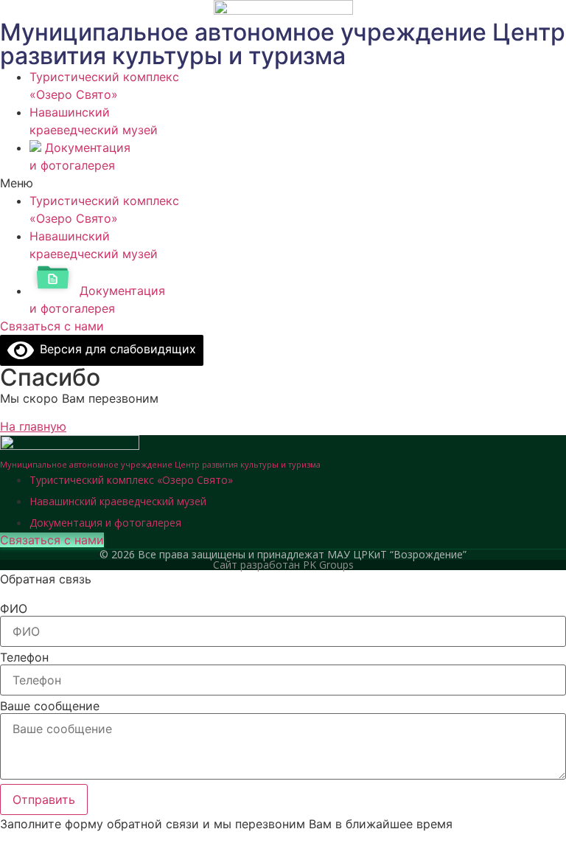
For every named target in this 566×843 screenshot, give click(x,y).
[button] (283, 183)
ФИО (13, 608)
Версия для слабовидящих (115, 348)
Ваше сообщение (49, 706)
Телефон (24, 657)
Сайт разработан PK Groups (283, 565)
